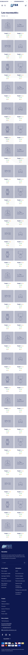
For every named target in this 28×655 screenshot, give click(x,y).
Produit (6, 33)
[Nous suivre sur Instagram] (6, 635)
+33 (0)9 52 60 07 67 (7, 627)
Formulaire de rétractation (18, 593)
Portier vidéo (4, 613)
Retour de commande (6, 581)
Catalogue (3, 601)
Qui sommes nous (19, 573)
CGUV (16, 571)
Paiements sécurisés (20, 581)
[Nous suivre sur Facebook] (2, 635)
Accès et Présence (5, 608)
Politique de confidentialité (18, 586)
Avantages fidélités (5, 576)
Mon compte (4, 571)
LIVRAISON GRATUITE (19, 1)
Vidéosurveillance (5, 603)
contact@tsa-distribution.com (9, 630)
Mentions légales (19, 576)
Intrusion (3, 606)
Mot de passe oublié (5, 573)
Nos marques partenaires (4, 584)
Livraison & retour (19, 578)
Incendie (3, 611)
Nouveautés (4, 578)
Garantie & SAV (18, 583)
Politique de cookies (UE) (21, 590)
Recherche (3, 587)
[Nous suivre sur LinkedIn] (10, 635)
